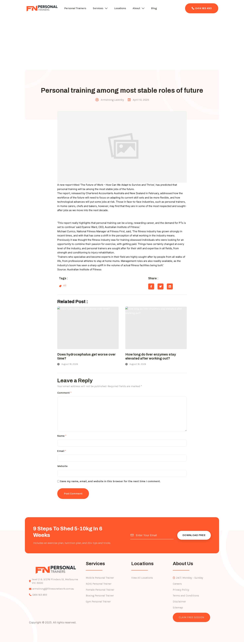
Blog (154, 8)
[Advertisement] (122, 40)
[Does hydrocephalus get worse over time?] (88, 328)
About (136, 8)
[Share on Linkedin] (170, 286)
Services (98, 8)
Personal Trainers (75, 8)
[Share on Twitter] (160, 286)
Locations (120, 8)
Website (62, 466)
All (64, 285)
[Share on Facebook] (151, 286)
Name (61, 435)
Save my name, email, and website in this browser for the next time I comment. (110, 481)
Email (61, 451)
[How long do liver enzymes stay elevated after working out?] (156, 328)
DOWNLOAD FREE (194, 535)
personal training (67, 189)
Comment (64, 392)
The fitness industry (144, 231)
